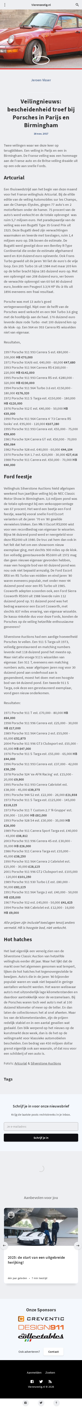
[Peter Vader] (11, 1215)
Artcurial (20, 1063)
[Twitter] (41, 1403)
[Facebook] (26, 1403)
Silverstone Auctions (46, 1063)
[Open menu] (5, 4)
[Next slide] (78, 1245)
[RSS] (50, 1381)
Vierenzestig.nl (41, 4)
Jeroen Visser (41, 80)
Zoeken (50, 1372)
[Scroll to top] (56, 1403)
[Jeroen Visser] (41, 64)
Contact (53, 1351)
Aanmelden (34, 1372)
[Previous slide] (4, 1245)
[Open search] (77, 4)
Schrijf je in (41, 1138)
